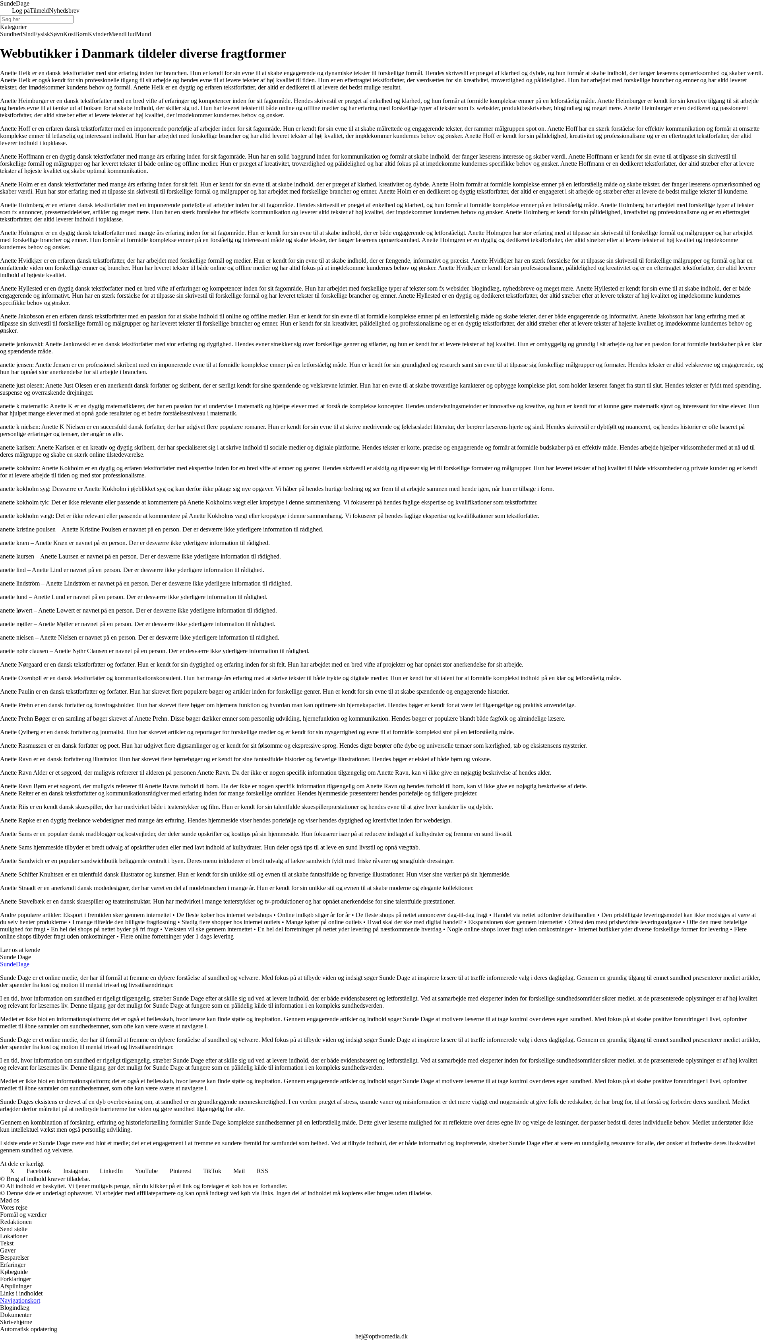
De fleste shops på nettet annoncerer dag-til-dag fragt (422, 914)
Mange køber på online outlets (324, 922)
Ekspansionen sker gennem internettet (515, 922)
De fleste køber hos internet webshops (224, 914)
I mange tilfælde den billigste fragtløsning (124, 922)
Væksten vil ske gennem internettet (208, 929)
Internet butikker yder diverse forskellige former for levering (653, 929)
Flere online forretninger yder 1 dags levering (177, 936)
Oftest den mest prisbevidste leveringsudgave (624, 922)
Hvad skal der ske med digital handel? (415, 922)
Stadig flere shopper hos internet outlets (231, 922)
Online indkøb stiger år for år (313, 914)
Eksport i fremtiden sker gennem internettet (117, 914)
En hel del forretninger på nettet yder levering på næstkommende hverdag (350, 929)
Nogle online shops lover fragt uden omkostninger (510, 929)
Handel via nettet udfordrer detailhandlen (544, 914)
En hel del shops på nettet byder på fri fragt (105, 929)
